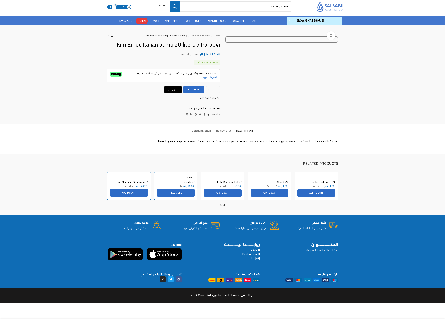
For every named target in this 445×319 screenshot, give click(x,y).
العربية (162, 5)
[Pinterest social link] (195, 114)
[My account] (110, 6)
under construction (200, 36)
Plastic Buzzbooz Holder (229, 182)
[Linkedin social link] (191, 114)
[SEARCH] (175, 6)
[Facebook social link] (204, 114)
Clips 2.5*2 (282, 182)
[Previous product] (115, 36)
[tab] (244, 129)
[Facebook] (179, 279)
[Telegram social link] (187, 114)
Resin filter (189, 182)
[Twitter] (171, 279)
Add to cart (194, 89)
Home (216, 36)
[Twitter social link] (200, 114)
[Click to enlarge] (331, 35)
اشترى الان (173, 89)
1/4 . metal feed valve (323, 182)
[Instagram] (163, 279)
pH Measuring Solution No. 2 (133, 182)
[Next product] (108, 36)
